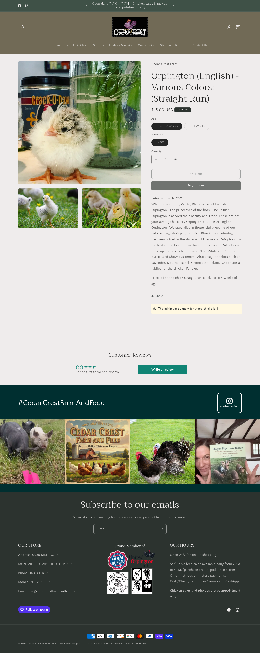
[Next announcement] (173, 6)
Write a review (162, 369)
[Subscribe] (161, 529)
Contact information (136, 643)
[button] (22, 27)
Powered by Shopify (69, 643)
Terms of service (113, 643)
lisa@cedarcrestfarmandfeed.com (53, 591)
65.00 (162, 143)
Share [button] (159, 296)
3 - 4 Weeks (198, 127)
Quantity (156, 151)
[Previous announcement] (86, 6)
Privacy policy (92, 643)
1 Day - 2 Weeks (169, 127)
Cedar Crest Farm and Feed (42, 643)
